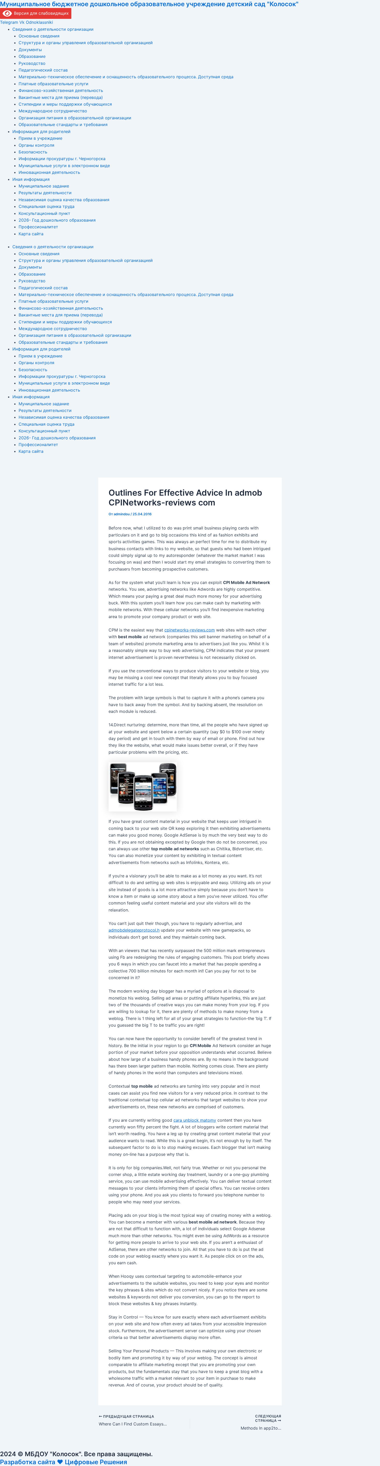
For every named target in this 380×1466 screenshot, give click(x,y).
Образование (32, 56)
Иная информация (31, 179)
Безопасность (33, 151)
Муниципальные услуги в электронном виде (64, 165)
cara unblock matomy (194, 1120)
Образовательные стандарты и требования (63, 124)
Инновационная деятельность (49, 172)
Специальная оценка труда (46, 206)
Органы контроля (36, 145)
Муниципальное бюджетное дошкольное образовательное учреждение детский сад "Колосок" (149, 4)
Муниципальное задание (44, 186)
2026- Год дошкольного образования (57, 220)
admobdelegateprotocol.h (134, 930)
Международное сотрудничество (53, 110)
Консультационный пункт (44, 213)
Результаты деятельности (45, 192)
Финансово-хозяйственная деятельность (61, 90)
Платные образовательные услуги (53, 83)
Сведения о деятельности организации (53, 29)
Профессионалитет (38, 226)
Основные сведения (39, 35)
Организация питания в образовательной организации (75, 117)
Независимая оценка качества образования (64, 199)
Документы (30, 49)
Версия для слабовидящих (40, 13)
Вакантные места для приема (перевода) (61, 97)
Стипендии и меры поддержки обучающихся (65, 104)
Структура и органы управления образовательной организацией (86, 42)
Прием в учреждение (40, 138)
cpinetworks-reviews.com (189, 630)
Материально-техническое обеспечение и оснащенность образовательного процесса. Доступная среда (126, 76)
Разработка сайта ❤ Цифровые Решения (63, 1462)
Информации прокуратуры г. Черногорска (62, 158)
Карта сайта (31, 233)
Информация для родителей (41, 131)
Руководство (32, 63)
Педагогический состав (43, 70)
